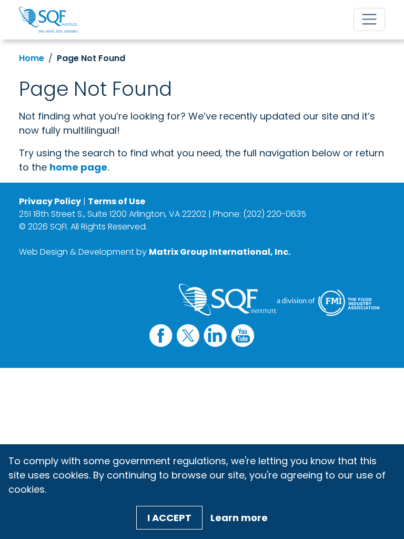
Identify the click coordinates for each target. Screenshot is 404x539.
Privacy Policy (50, 201)
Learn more (239, 517)
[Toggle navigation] (369, 19)
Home (31, 58)
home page (78, 167)
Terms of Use (116, 201)
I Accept (169, 517)
